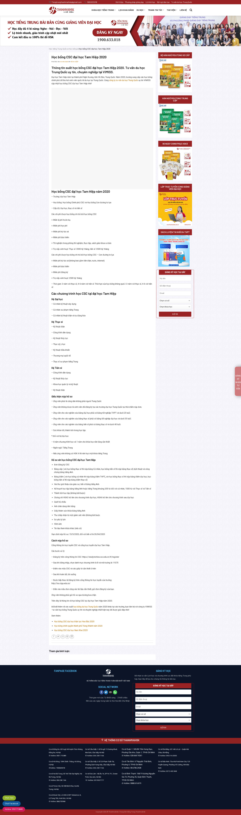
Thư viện (171, 10)
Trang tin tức (155, 10)
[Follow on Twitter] (106, 692)
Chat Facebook (11, 803)
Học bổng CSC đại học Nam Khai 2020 (71, 630)
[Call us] (115, 692)
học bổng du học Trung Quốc (85, 607)
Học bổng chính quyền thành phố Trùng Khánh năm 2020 (78, 626)
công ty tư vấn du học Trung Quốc (123, 80)
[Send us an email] (110, 692)
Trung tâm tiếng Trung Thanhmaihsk (132, 812)
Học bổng (73, 49)
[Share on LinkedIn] (72, 637)
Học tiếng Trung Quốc (58, 49)
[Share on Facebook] (54, 637)
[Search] (191, 10)
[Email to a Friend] (63, 637)
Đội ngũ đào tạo (163, 2)
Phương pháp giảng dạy (134, 2)
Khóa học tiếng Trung (103, 10)
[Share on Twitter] (58, 637)
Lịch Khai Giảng (126, 10)
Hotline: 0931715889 (14, 809)
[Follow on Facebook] (101, 692)
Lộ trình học (150, 2)
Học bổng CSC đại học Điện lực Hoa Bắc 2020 (74, 621)
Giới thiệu (119, 2)
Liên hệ (183, 10)
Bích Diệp (74, 62)
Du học (140, 10)
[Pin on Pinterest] (67, 637)
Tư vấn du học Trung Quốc (181, 2)
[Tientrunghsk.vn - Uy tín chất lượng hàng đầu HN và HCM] (64, 10)
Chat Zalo (9, 798)
